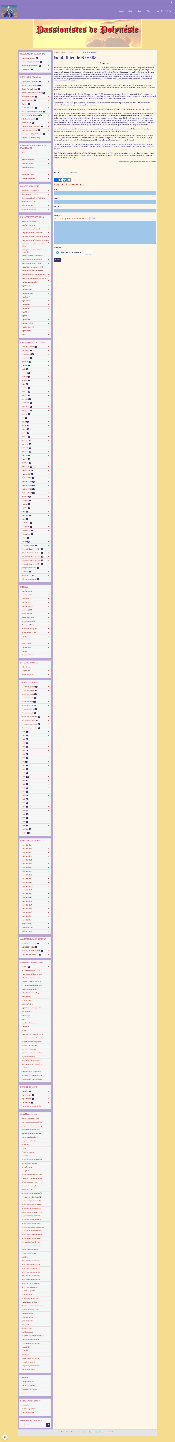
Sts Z (24, 825)
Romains (26, 504)
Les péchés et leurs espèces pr (32, 1126)
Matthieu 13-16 (28, 485)
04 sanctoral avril (28, 698)
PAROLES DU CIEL (29, 947)
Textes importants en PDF (30, 221)
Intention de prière (28, 1412)
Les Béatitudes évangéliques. (31, 1133)
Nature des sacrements (29, 1182)
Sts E (25, 747)
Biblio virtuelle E (27, 860)
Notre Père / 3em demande (31, 1276)
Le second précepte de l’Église (32, 1204)
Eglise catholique (27, 1317)
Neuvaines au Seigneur (29, 628)
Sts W (25, 814)
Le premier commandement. (31, 1246)
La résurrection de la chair (30, 1298)
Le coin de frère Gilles (29, 209)
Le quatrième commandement (32, 1234)
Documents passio (29, 108)
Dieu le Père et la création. (30, 1358)
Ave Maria (25, 1257)
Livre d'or (160, 11)
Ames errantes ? (27, 1000)
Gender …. (25, 1030)
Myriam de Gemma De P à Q (32, 560)
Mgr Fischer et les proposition (31, 1106)
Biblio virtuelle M (27, 886)
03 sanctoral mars (29, 694)
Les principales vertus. (29, 1141)
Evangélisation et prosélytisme (32, 1079)
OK (48, 1425)
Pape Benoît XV (27, 331)
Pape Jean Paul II (27, 293)
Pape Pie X (25, 312)
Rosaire (24, 651)
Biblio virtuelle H (27, 871)
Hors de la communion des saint (32, 1306)
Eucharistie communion (29, 1163)
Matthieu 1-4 (27, 470)
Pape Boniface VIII (28, 327)
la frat (23, 152)
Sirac (24, 511)
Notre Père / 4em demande (31, 1272)
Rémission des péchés (29, 1302)
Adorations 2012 (27, 602)
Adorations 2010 (27, 595)
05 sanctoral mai (28, 702)
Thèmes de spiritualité (30, 579)
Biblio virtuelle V (27, 916)
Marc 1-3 (26, 455)
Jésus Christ (26, 1347)
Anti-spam (57, 247)
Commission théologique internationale (35, 278)
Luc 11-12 (26, 440)
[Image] (80, 218)
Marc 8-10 (26, 463)
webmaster (25, 1405)
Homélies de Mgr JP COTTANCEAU (33, 198)
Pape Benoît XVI (27, 289)
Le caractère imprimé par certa (32, 1174)
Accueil (56, 52)
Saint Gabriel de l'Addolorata (32, 126)
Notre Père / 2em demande (31, 1279)
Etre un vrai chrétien (28, 1369)
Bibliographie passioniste (31, 81)
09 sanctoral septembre (31, 716)
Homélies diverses (29, 96)
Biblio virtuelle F (27, 864)
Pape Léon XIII (26, 319)
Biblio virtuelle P (27, 897)
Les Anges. (25, 1354)
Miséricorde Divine (28, 175)
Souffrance (25, 1026)
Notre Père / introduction (30, 1287)
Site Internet (58, 207)
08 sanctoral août (29, 713)
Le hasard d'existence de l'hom (32, 1075)
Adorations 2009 (27, 591)
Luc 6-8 (25, 433)
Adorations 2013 (27, 606)
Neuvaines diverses (28, 621)
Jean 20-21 (26, 410)
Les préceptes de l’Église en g (32, 1212)
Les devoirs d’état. (28, 1189)
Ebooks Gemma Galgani (31, 85)
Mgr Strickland (27, 1095)
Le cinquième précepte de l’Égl (32, 1193)
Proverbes (26, 500)
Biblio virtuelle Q (27, 901)
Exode (25, 369)
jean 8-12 (26, 399)
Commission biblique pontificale (32, 271)
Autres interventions (28, 178)
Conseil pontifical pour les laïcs (32, 263)
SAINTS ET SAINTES (67, 52)
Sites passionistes (28, 1381)
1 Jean (25, 538)
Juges (25, 421)
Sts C (25, 739)
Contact (169, 11)
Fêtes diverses (26, 667)
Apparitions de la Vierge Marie (32, 1008)
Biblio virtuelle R (27, 905)
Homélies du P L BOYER (30, 194)
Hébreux (25, 380)
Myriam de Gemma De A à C (32, 549)
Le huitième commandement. (31, 1219)
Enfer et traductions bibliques (31, 993)
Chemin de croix (27, 640)
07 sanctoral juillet (29, 709)
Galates (25, 373)
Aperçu (93, 218)
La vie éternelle (27, 1294)
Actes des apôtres (29, 347)
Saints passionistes (29, 58)
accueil (121, 11)
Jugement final (27, 1328)
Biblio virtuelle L (27, 882)
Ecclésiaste (27, 358)
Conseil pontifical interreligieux (32, 259)
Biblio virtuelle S (27, 909)
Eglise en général (27, 1321)
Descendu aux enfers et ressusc (32, 1336)
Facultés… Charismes (29, 1023)
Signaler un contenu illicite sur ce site (101, 1432)
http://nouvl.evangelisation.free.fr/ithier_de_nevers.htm (137, 162)
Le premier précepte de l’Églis (31, 1208)
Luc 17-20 (26, 448)
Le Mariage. (25, 1144)
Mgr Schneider (27, 1099)
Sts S (25, 799)
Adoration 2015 (27, 610)
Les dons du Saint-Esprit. (30, 1137)
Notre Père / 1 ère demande (31, 1283)
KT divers (26, 571)
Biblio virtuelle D (27, 856)
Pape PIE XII (26, 304)
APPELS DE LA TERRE (30, 943)
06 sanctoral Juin (29, 705)
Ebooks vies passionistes (31, 115)
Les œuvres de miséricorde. (31, 1129)
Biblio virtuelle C (27, 852)
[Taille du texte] (62, 218)
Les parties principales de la (31, 1366)
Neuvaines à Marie (28, 625)
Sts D (25, 743)
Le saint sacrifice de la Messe (32, 1160)
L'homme (25, 1351)
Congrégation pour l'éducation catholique (35, 240)
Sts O (24, 784)
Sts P (25, 788)
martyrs (25, 833)
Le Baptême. (26, 1171)
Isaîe (24, 384)
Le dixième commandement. (31, 1216)
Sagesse (26, 508)
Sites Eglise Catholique (29, 1389)
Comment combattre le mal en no (33, 1053)
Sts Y (24, 821)
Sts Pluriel (26, 829)
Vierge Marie (26, 671)
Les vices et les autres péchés (32, 1122)
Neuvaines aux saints (29, 632)
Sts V (25, 810)
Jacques (26, 388)
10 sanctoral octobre (30, 720)
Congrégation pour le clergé (31, 229)
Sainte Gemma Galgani (30, 130)
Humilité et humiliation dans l (31, 1060)
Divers (24, 334)
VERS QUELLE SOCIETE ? (31, 954)
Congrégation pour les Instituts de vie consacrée (34, 251)
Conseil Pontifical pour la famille (32, 256)
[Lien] (75, 218)
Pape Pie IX (25, 316)
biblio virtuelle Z (27, 924)
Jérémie (25, 414)
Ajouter (57, 260)
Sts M (25, 776)
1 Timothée (26, 523)
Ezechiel (25, 365)
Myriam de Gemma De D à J (32, 553)
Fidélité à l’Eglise (27, 1004)
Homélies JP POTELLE (29, 202)
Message (57, 216)
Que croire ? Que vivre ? (29, 1049)
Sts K (24, 769)
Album (130, 11)
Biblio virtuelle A (27, 845)
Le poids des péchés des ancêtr (32, 1038)
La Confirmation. (27, 1167)
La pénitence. (26, 1156)
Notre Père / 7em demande (31, 1261)
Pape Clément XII (27, 323)
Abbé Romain (27, 1102)
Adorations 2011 (27, 599)
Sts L (25, 773)
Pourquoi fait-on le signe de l (31, 1072)
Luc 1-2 (25, 425)
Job (24, 418)
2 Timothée (26, 526)
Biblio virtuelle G (27, 867)
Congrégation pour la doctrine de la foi (34, 236)
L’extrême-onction (28, 1152)
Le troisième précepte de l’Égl (31, 1201)
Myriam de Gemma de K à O (32, 556)
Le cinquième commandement (32, 1231)
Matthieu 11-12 (28, 481)
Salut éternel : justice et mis (31, 978)
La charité (25, 1068)
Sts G (25, 754)
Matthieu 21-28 (28, 493)
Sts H (25, 758)
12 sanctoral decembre (31, 728)
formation (25, 156)
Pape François (26, 286)
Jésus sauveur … (27, 1012)
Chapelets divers (27, 655)
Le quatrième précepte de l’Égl (32, 1197)
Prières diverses (27, 644)
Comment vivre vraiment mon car (33, 1034)
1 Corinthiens (27, 530)
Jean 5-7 (26, 395)
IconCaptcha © (88, 254)
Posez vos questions (28, 1409)
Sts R (25, 795)
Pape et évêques (27, 1313)
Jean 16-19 (27, 407)
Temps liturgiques (28, 674)
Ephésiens (26, 361)
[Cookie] (5, 1437)
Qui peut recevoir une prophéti (32, 1042)
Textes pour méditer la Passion (33, 134)
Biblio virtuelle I (27, 875)
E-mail (56, 198)
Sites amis (25, 1393)
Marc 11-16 (27, 466)
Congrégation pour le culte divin (32, 233)
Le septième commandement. (32, 1223)
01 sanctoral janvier (29, 687)
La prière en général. (28, 1291)
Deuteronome (27, 354)
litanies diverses (27, 614)
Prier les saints (27, 647)
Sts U (24, 807)
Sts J (25, 765)
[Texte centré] (72, 218)
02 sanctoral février (29, 690)
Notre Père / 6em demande (31, 1264)
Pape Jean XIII (26, 301)
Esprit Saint (25, 1324)
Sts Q (24, 791)
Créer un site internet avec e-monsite (73, 1432)
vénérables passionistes (31, 66)
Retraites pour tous (28, 163)
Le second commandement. (31, 1242)
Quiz (139, 11)
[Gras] (55, 218)
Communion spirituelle (29, 989)
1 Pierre (25, 541)
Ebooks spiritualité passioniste (33, 111)
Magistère (26, 1091)
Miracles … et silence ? (29, 1045)
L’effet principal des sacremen (32, 1178)
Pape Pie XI (25, 308)
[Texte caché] (77, 218)
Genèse (25, 376)
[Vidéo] (82, 218)
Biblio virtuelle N (27, 890)
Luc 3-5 (25, 429)
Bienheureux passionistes (31, 62)
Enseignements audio (30, 568)
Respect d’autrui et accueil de (31, 982)
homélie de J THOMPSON (30, 190)
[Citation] (69, 218)
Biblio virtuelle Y (27, 920)
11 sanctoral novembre (30, 724)
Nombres (26, 496)
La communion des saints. (30, 1309)
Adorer (24, 1019)
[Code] (85, 218)
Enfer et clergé (26, 997)
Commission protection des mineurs (34, 274)
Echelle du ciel (28, 575)
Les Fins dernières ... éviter (30, 1118)
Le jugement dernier (28, 1057)
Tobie (24, 519)
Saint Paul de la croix (30, 119)
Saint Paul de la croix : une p (31, 138)
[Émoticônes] (88, 218)
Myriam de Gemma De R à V (32, 564)
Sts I (78, 52)
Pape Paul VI (26, 297)
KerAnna (25, 104)
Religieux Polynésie (28, 1385)
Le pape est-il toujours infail (31, 970)
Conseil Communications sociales (33, 267)
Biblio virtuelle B (27, 849)
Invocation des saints (29, 1253)
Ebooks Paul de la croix (30, 89)
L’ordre (24, 1148)
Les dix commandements (30, 1249)
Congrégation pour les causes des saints (33, 245)
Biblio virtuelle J (27, 879)
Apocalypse (27, 350)
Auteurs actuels (27, 931)
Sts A (25, 731)
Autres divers (27, 69)
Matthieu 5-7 (27, 474)
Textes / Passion (28, 100)
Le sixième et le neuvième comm (33, 1227)
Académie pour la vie (28, 225)
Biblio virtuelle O (27, 894)
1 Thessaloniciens (29, 545)
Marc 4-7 (26, 459)
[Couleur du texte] (66, 218)
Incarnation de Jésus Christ (31, 1343)
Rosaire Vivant (26, 171)
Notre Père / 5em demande (31, 1268)
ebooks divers (27, 123)
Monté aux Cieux (27, 1332)
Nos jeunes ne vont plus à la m (32, 1064)
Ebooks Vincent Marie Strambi (33, 93)
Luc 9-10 (26, 436)
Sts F (25, 750)
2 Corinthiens (27, 534)
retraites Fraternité (28, 160)
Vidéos (149, 11)
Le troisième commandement (31, 1238)
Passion (24, 636)
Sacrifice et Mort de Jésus (30, 1339)
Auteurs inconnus (27, 927)
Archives (26, 967)
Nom (55, 189)
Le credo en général (28, 1362)
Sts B (25, 735)
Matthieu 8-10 (27, 478)
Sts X (24, 818)
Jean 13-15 (27, 403)
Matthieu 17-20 (28, 489)
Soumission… (26, 1015)
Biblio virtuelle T (27, 912)
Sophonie (26, 515)
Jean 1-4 (26, 392)
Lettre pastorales (27, 205)
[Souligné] (60, 218)
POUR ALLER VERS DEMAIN (32, 951)
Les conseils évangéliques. (31, 1186)
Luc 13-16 (26, 444)
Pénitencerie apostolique (30, 282)
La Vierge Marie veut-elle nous (32, 985)
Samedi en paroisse (28, 167)
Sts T (25, 803)
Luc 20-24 (26, 452)
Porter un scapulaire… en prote (32, 974)
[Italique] (57, 218)
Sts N (25, 780)
